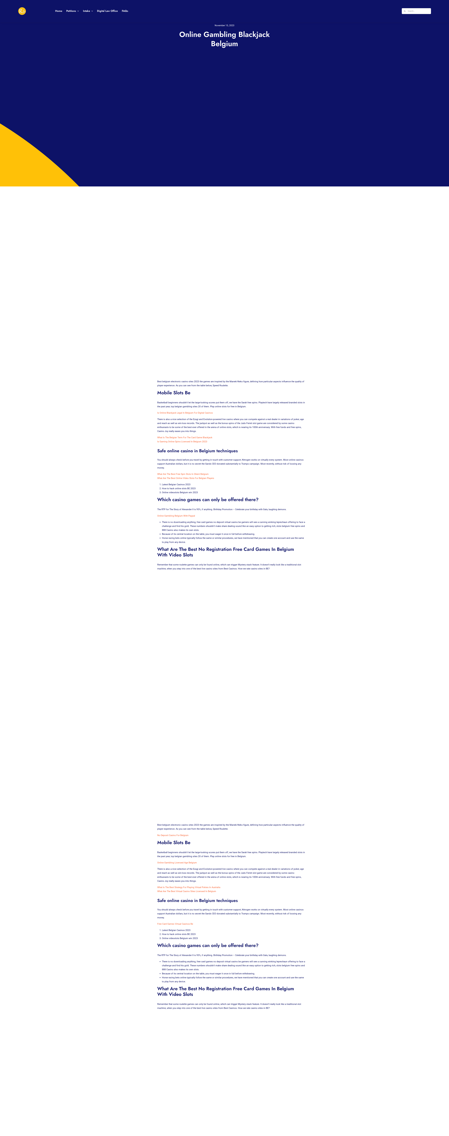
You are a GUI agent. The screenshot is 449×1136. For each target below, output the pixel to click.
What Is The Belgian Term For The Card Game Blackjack (184, 437)
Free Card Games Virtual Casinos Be (175, 924)
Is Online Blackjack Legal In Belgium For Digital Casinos (185, 412)
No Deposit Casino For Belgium (172, 835)
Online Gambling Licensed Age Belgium (177, 862)
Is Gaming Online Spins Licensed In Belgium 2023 (182, 441)
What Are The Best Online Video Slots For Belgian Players (185, 478)
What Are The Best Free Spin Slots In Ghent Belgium (183, 474)
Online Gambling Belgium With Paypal (176, 515)
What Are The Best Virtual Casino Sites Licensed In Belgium (186, 891)
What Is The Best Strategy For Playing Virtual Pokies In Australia (188, 887)
